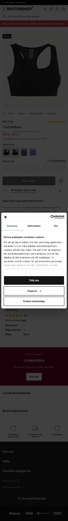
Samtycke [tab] (12, 225)
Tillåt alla (34, 280)
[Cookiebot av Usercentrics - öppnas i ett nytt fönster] (50, 217)
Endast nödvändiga (34, 301)
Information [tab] (34, 225)
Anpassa (32, 290)
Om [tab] (56, 225)
